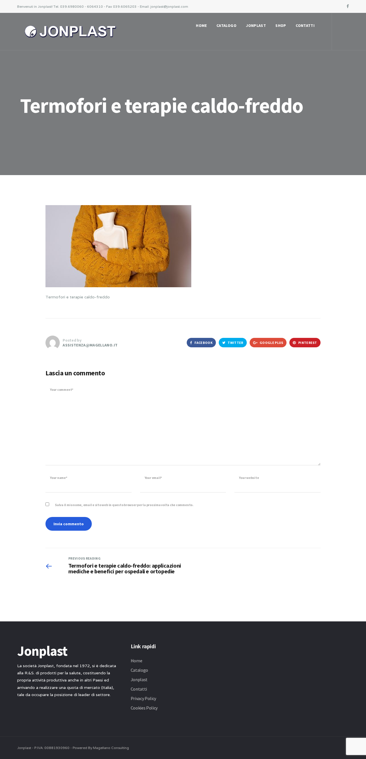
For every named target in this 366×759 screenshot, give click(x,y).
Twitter (235, 342)
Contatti (305, 25)
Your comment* (61, 389)
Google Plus (271, 342)
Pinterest (307, 342)
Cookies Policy (144, 708)
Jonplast (256, 25)
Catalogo (226, 25)
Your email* (153, 477)
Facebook (203, 342)
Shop (280, 25)
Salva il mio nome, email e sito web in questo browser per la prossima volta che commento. (124, 505)
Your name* (58, 477)
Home (201, 25)
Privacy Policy (143, 698)
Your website (249, 477)
